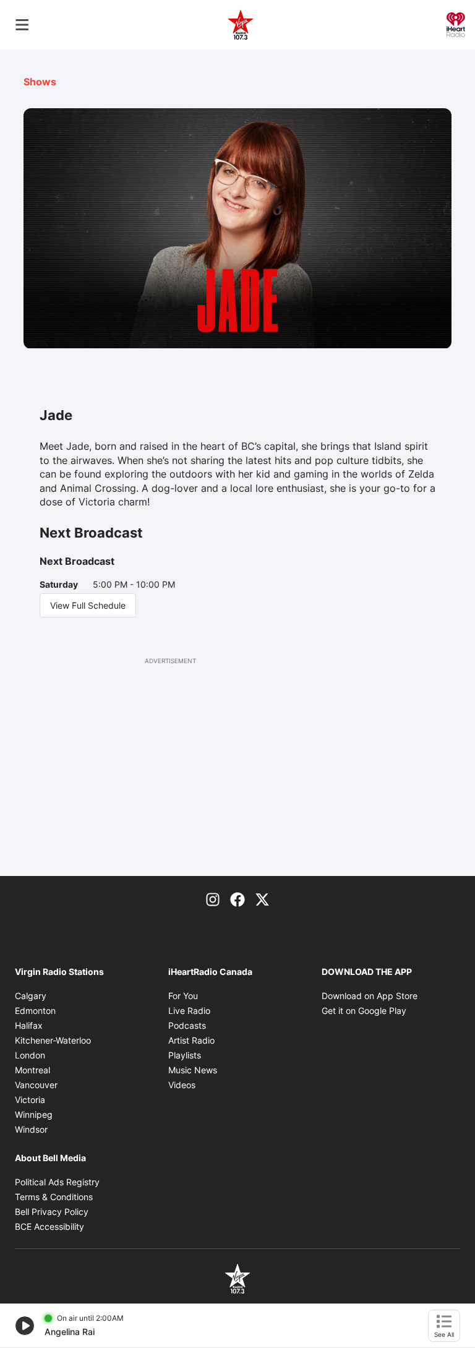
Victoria (30, 1099)
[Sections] (22, 24)
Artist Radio (191, 1040)
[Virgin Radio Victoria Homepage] (240, 25)
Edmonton (35, 1010)
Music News (192, 1070)
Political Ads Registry (57, 1182)
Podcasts (187, 1025)
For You (183, 995)
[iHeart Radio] (456, 23)
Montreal (32, 1070)
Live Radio (189, 1010)
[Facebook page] (237, 898)
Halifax (29, 1025)
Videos (181, 1085)
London (30, 1055)
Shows (40, 81)
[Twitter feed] (262, 898)
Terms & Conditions (54, 1196)
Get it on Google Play (364, 1010)
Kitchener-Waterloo (53, 1040)
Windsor (31, 1129)
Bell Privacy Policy (51, 1211)
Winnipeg (34, 1114)
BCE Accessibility (49, 1226)
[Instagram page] (212, 898)
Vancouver (36, 1085)
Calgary (30, 995)
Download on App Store (369, 995)
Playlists (184, 1055)
